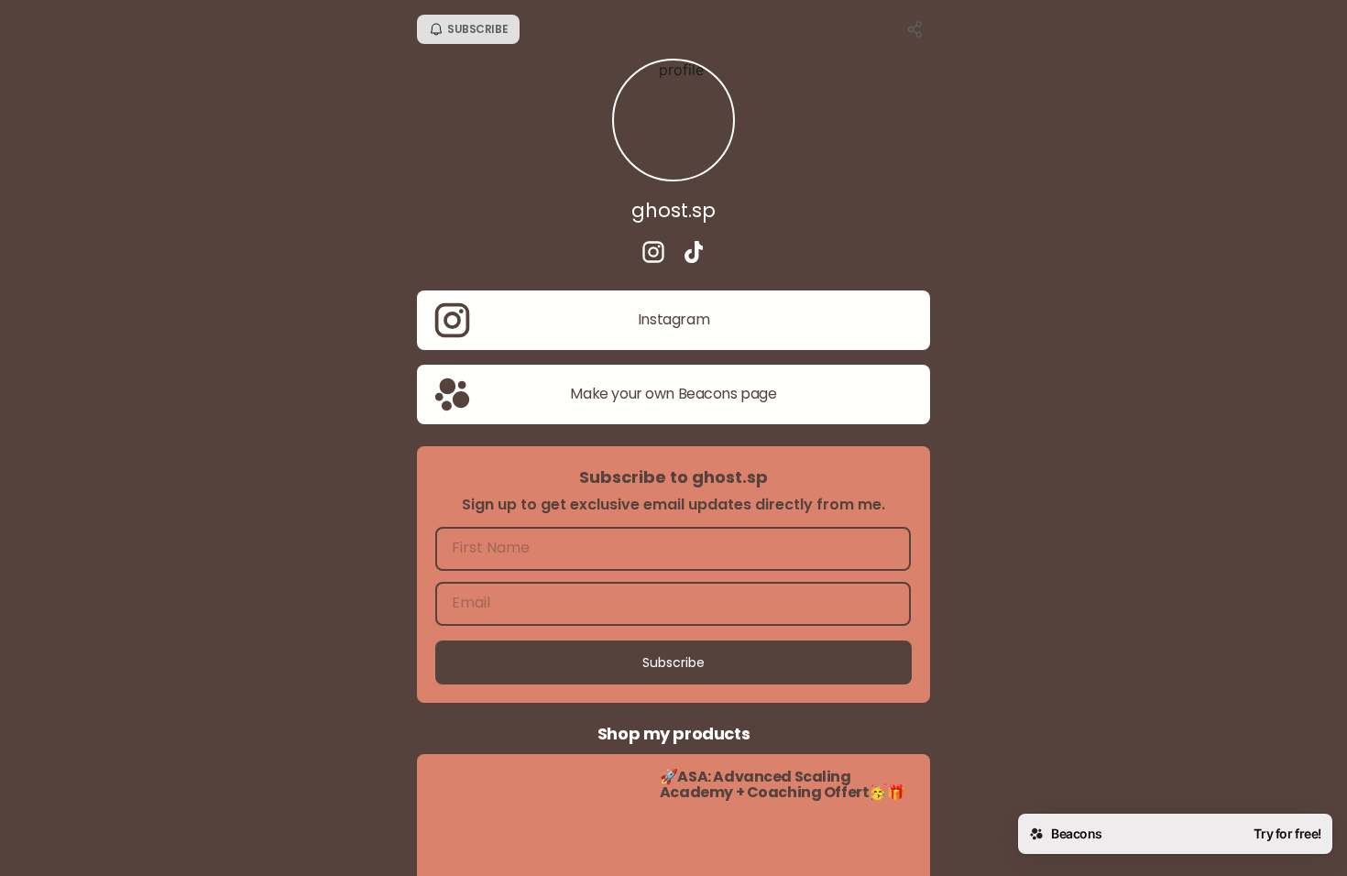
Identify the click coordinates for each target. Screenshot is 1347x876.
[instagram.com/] (653, 254)
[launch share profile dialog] (915, 29)
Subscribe (673, 662)
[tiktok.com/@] (694, 254)
